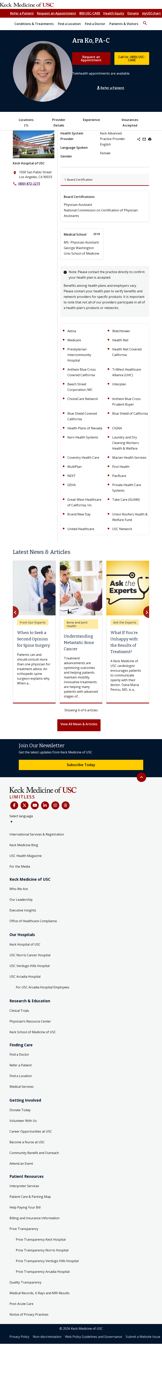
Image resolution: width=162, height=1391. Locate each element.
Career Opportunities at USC (30, 1131)
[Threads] (65, 805)
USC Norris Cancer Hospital (29, 955)
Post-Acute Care (21, 1304)
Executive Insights (22, 910)
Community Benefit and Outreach (34, 1153)
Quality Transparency (25, 1282)
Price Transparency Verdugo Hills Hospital (47, 1261)
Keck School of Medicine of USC (32, 1032)
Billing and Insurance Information (34, 1218)
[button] (145, 21)
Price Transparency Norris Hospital (42, 1250)
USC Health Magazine (25, 856)
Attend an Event (21, 1163)
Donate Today (20, 1110)
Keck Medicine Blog (23, 845)
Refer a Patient (22, 13)
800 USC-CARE (89, 13)
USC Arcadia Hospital (24, 976)
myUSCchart (151, 13)
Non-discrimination (47, 1336)
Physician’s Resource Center (30, 1021)
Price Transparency (23, 1229)
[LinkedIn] (45, 805)
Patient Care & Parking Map (30, 1196)
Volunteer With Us (23, 1121)
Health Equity (113, 13)
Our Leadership (21, 899)
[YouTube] (35, 805)
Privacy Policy (19, 1336)
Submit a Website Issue (143, 1336)
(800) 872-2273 (29, 183)
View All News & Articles (78, 724)
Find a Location (20, 1076)
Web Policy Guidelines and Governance (93, 1336)
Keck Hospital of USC (29, 163)
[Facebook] (14, 805)
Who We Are (18, 889)
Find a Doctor (19, 1054)
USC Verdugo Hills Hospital (29, 966)
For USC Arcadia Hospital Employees (42, 987)
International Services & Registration (36, 834)
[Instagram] (55, 805)
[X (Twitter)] (24, 805)
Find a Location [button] (69, 24)
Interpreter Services (24, 1186)
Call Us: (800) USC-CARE (131, 58)
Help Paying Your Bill (24, 1207)
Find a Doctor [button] (95, 24)
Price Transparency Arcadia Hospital (43, 1271)
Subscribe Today (81, 764)
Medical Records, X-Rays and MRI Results (39, 1293)
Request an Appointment (56, 13)
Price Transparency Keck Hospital (41, 1239)
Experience (91, 120)
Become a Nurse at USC (27, 1142)
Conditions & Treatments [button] (34, 24)
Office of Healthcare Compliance (33, 921)
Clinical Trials (19, 1010)
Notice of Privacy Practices (28, 1314)
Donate (133, 13)
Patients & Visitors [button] (123, 24)
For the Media (19, 866)
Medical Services (21, 1086)
